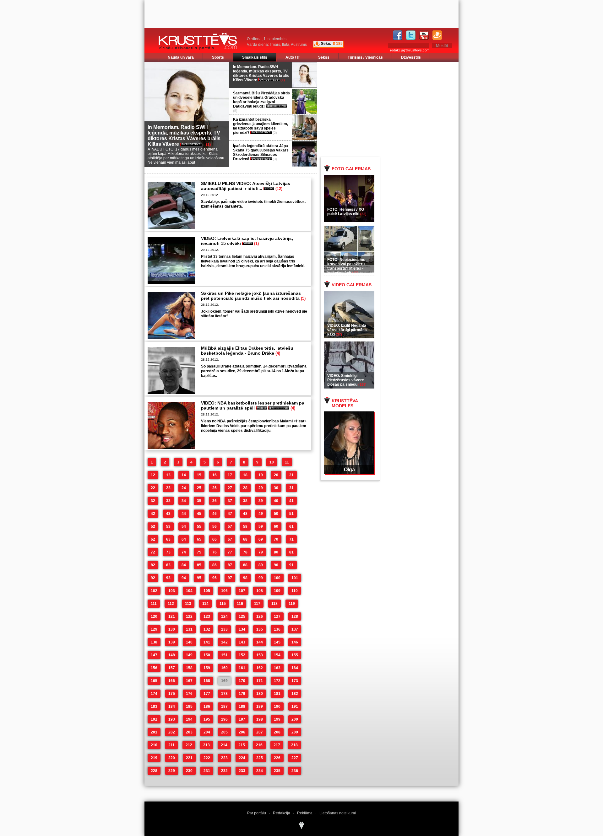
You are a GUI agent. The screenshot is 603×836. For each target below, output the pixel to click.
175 (171, 693)
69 (260, 539)
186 (207, 706)
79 (260, 552)
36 (214, 501)
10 (271, 462)
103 (171, 591)
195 (207, 719)
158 (189, 668)
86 (214, 565)
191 (294, 706)
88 (245, 565)
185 (189, 706)
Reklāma (304, 813)
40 (276, 501)
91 (291, 565)
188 (242, 706)
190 (277, 706)
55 (199, 526)
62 (153, 539)
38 (245, 501)
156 (154, 668)
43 (168, 513)
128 (294, 616)
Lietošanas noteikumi (337, 813)
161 (242, 668)
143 (242, 642)
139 (171, 642)
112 (171, 603)
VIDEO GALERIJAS (352, 284)
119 (292, 603)
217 (277, 745)
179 (242, 693)
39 (260, 501)
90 (276, 565)
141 (207, 642)
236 (294, 771)
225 (259, 758)
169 (224, 681)
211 (171, 745)
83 (168, 565)
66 (214, 539)
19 (260, 475)
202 (171, 732)
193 (171, 719)
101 (294, 578)
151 (224, 655)
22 (153, 488)
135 (259, 629)
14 (184, 475)
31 (291, 488)
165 (154, 681)
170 (242, 681)
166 (171, 681)
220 (171, 758)
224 (242, 758)
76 (214, 552)
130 (171, 629)
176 (189, 693)
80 (276, 552)
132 (207, 629)
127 (277, 616)
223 (224, 758)
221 (189, 758)
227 (294, 758)
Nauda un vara (181, 57)
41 (291, 501)
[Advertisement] (395, 109)
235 (277, 771)
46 (214, 513)
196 (224, 719)
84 (184, 565)
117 (257, 603)
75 (199, 552)
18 (245, 475)
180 (259, 693)
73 (168, 552)
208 (277, 732)
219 (154, 758)
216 (259, 745)
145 (277, 642)
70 (276, 539)
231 (207, 771)
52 (153, 526)
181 (277, 693)
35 (199, 501)
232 (224, 771)
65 (199, 539)
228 (154, 771)
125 (242, 616)
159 (207, 668)
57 (230, 526)
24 (184, 488)
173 (294, 681)
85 (199, 565)
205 (224, 732)
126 (259, 616)
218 (294, 745)
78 (245, 552)
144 (259, 642)
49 (260, 513)
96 (214, 578)
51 (291, 513)
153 (259, 655)
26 (214, 488)
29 (260, 488)
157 (171, 668)
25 (199, 488)
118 (274, 603)
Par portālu (256, 813)
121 (171, 616)
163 (277, 668)
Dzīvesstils (411, 57)
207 (259, 732)
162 (259, 668)
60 (276, 526)
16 (214, 475)
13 (168, 475)
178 (224, 693)
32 (153, 501)
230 (189, 771)
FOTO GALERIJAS (351, 168)
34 (184, 501)
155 (294, 655)
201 (154, 732)
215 (241, 745)
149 (189, 655)
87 (230, 565)
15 (199, 475)
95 (199, 578)
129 (154, 629)
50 (276, 513)
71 (291, 539)
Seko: (326, 43)
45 (199, 513)
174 (154, 693)
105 (207, 591)
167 (189, 681)
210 (154, 745)
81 (291, 552)
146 (294, 642)
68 (245, 539)
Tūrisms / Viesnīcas (365, 57)
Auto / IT (292, 57)
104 (189, 591)
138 (154, 642)
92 (153, 578)
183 (154, 706)
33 (168, 501)
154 (277, 655)
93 (168, 578)
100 (277, 578)
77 (230, 552)
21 (291, 475)
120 (154, 616)
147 (154, 655)
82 (153, 565)
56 (214, 526)
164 (294, 668)
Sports (218, 57)
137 (294, 629)
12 (153, 475)
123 (207, 616)
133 (224, 629)
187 (224, 706)
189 (259, 706)
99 (260, 578)
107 (242, 591)
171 (259, 681)
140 (189, 642)
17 (230, 475)
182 (294, 693)
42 (153, 513)
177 (207, 693)
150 (207, 655)
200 (294, 719)
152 (242, 655)
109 (277, 591)
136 (277, 629)
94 (184, 578)
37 (230, 501)
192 (154, 719)
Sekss (323, 57)
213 (206, 745)
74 (184, 552)
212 (189, 745)
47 (230, 513)
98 (245, 578)
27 (230, 488)
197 (242, 719)
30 (276, 488)
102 (154, 591)
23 (168, 488)
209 (294, 732)
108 (259, 591)
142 (224, 642)
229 (171, 771)
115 (223, 603)
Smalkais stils (254, 57)
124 (224, 616)
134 (242, 629)
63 (168, 539)
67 (230, 539)
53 (168, 526)
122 (189, 616)
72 (153, 552)
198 (259, 719)
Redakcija (281, 813)
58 (245, 526)
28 (245, 488)
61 (291, 526)
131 (189, 629)
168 (207, 681)
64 (184, 539)
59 (260, 526)
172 (277, 681)
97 (230, 578)
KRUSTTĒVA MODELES (345, 403)
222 (207, 758)
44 (184, 513)
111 (154, 603)
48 (245, 513)
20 (276, 475)
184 (171, 706)
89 (260, 565)
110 (294, 591)
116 (240, 603)
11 (287, 462)
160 (224, 668)
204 (207, 732)
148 (171, 655)
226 (277, 758)
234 (259, 771)
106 (224, 591)
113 (188, 603)
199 (277, 719)
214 (224, 745)
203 (189, 732)
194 (189, 719)
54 (184, 526)
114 (205, 603)
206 (242, 732)
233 (242, 771)
